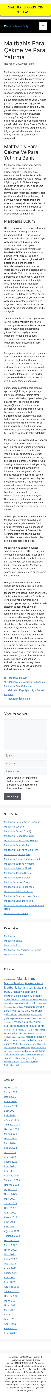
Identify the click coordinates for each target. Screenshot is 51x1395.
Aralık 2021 (10, 1268)
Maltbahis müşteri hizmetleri (14, 1037)
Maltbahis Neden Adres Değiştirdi (22, 822)
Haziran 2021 (11, 1296)
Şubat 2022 (10, 1259)
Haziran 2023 (11, 1185)
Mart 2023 (10, 1198)
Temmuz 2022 (12, 1235)
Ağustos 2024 (11, 1120)
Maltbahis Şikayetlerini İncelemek (22, 859)
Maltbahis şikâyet (13, 1065)
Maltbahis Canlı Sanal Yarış (19, 887)
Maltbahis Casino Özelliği (18, 831)
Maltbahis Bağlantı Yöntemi (19, 863)
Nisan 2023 (10, 1194)
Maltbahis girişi (24, 1015)
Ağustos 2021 (11, 1286)
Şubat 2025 (10, 1092)
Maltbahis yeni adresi (21, 1054)
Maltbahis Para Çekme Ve (18, 686)
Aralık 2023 (10, 1157)
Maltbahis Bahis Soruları (17, 877)
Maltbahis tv (27, 1051)
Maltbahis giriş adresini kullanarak (26, 682)
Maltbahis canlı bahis (25, 991)
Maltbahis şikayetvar (29, 1062)
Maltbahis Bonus (13, 940)
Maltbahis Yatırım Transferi (18, 891)
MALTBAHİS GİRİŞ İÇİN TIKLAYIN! (25, 10)
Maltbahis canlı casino (17, 995)
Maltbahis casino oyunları (33, 1003)
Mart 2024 (10, 1143)
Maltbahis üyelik (11, 1061)
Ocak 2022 (10, 1263)
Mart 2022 (10, 1254)
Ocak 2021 (10, 1319)
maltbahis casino (12, 1003)
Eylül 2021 (9, 1282)
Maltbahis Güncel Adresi (27, 1021)
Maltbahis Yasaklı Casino (17, 882)
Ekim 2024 (10, 1110)
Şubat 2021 (10, 1314)
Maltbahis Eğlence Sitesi (17, 868)
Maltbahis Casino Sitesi (13, 1007)
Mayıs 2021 (10, 1300)
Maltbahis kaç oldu (19, 1033)
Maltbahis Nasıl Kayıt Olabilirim (21, 849)
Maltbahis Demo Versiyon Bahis (21, 896)
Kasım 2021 (10, 1273)
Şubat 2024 (10, 1147)
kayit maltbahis (10, 979)
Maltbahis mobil (35, 1033)
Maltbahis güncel (31, 1018)
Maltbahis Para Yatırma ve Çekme (22, 950)
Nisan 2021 (10, 1305)
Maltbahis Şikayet (17, 678)
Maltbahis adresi (14, 983)
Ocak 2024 (10, 1152)
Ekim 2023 (10, 1166)
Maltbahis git (19, 1018)
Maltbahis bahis (34, 983)
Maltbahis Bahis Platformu (18, 900)
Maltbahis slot (38, 1047)
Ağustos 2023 (11, 1175)
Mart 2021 (9, 1310)
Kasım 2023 (10, 1161)
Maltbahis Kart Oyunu (16, 913)
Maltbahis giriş (21, 1010)
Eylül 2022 (9, 1226)
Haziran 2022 (11, 1240)
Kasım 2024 (10, 1106)
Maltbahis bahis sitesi (18, 987)
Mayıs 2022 (10, 1245)
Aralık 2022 (10, 1212)
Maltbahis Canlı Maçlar (16, 845)
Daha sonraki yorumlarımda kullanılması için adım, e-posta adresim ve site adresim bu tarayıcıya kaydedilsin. (23, 783)
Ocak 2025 (10, 1097)
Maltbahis (9, 936)
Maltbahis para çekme (24, 1044)
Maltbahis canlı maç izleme (33, 999)
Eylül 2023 (10, 1171)
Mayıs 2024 (10, 1134)
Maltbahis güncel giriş (18, 1025)
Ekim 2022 (10, 1222)
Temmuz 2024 (12, 1124)
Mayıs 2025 (10, 1087)
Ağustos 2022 (11, 1231)
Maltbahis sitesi (23, 1047)
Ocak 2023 (10, 1208)
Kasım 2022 (10, 1217)
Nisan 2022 (10, 1249)
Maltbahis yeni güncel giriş (23, 1058)
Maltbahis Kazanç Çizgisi (17, 873)
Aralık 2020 (10, 1324)
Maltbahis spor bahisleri (12, 1051)
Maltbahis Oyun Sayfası (17, 854)
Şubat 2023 (10, 1203)
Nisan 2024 (10, 1138)
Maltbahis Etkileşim (14, 826)
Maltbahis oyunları (17, 1040)
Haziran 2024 (11, 1129)
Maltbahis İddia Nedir (19, 698)
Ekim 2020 (10, 1333)
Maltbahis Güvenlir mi (26, 1030)
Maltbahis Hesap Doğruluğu (19, 836)
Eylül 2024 (10, 1115)
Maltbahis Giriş (12, 945)
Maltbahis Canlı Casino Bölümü (21, 840)
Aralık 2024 (10, 1101)
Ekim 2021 (9, 1277)
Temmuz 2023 (12, 1180)
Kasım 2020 (10, 1328)
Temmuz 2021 (11, 1291)
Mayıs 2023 (10, 1189)
